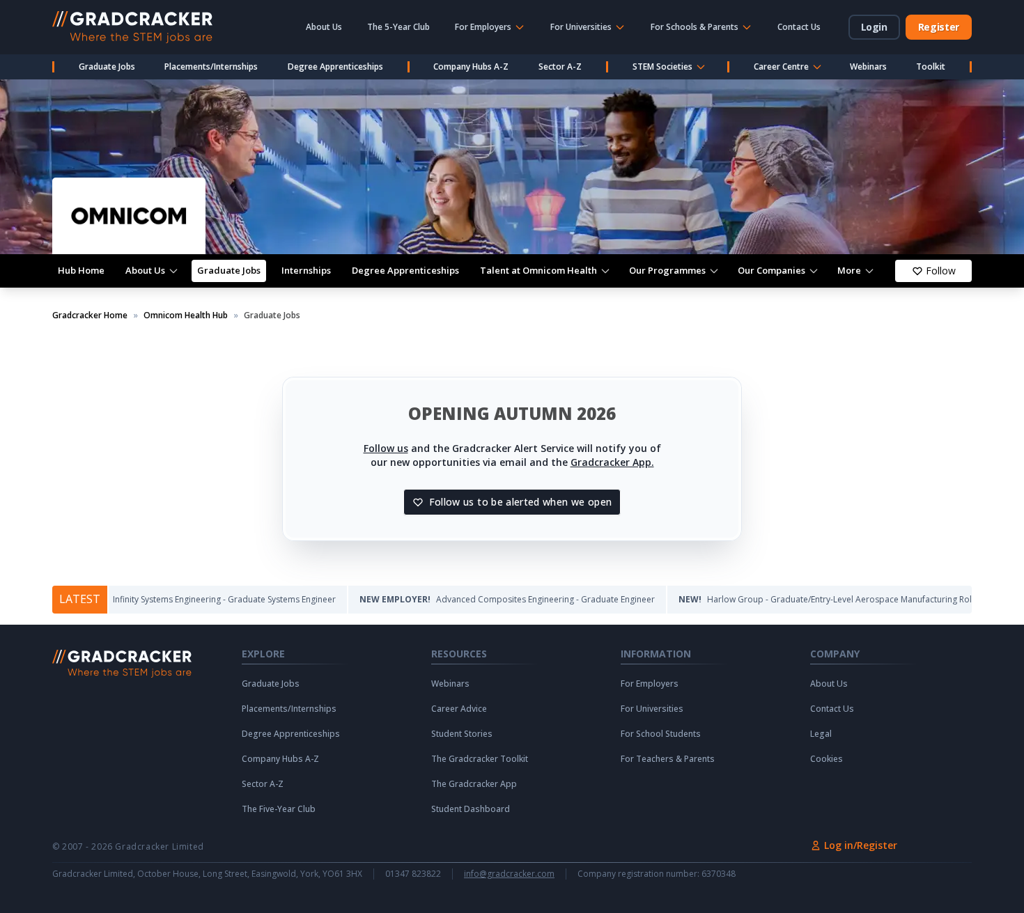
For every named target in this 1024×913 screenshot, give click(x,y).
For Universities (652, 709)
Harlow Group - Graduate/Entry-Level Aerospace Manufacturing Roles (799, 599)
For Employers (649, 683)
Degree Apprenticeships (335, 66)
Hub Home (81, 270)
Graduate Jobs (107, 66)
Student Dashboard (470, 809)
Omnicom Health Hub (185, 315)
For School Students (661, 734)
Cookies (826, 759)
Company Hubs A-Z (471, 66)
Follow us (386, 448)
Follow (941, 270)
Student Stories (461, 734)
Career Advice (459, 709)
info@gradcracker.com (509, 874)
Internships (306, 270)
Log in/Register (860, 845)
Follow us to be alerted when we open (520, 501)
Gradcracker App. (612, 462)
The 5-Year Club (398, 27)
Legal (821, 734)
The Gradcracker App (474, 784)
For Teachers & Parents (668, 759)
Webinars (868, 66)
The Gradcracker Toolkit (479, 759)
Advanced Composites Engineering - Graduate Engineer (476, 599)
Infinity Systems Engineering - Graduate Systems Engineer (179, 599)
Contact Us (799, 27)
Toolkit (930, 66)
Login (874, 26)
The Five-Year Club (279, 809)
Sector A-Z (560, 66)
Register (938, 26)
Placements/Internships (211, 66)
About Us (324, 27)
